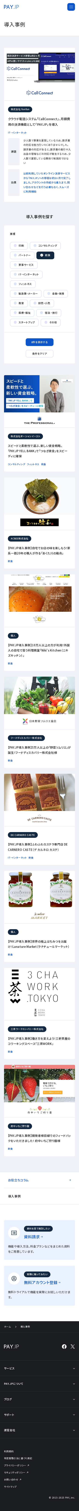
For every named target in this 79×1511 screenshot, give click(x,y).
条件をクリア (39, 353)
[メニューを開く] (71, 7)
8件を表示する (39, 342)
